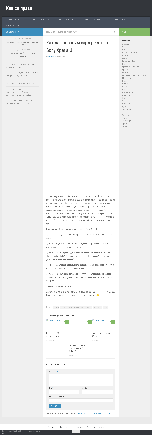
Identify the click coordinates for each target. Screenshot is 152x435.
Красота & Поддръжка (15, 25)
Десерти (125, 44)
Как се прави (19, 8)
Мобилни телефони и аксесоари (61, 32)
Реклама (79, 427)
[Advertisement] (80, 76)
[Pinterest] (34, 32)
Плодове (125, 89)
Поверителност (66, 427)
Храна (74, 19)
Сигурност (86, 19)
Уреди (124, 112)
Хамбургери (126, 121)
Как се (105, 307)
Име (51, 388)
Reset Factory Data (86, 307)
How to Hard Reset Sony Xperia (70, 307)
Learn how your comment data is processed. (94, 413)
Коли (59, 19)
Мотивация (98, 19)
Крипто (125, 70)
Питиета (125, 87)
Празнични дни (112, 19)
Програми (126, 95)
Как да (124, 58)
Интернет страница (56, 396)
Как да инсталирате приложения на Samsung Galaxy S (79, 348)
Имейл (85, 388)
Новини (32, 19)
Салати (125, 98)
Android (56, 307)
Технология (19, 19)
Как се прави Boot (129, 61)
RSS (3, 434)
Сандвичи (125, 101)
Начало (9, 19)
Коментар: (53, 372)
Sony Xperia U (98, 307)
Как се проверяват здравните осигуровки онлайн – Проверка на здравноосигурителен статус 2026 (19, 92)
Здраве (50, 19)
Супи (124, 107)
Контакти (51, 427)
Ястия (124, 126)
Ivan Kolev (52, 57)
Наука (66, 19)
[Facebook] (30, 31)
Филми (123, 19)
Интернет (125, 55)
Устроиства (126, 115)
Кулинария (126, 72)
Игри (42, 19)
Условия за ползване (95, 427)
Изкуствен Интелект (130, 53)
